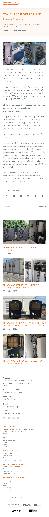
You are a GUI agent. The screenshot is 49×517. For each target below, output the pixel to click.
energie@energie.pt (11, 407)
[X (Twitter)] (13, 196)
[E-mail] (42, 196)
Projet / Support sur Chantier (12, 466)
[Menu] (45, 4)
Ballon (5, 433)
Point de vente (7, 455)
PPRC (5, 485)
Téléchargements (8, 471)
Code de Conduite (8, 487)
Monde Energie (19, 24)
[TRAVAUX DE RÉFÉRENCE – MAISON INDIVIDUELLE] (24, 232)
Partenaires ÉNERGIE (10, 473)
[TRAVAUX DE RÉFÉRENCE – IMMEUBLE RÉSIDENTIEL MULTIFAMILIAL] (24, 270)
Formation (6, 469)
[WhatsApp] (35, 196)
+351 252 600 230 (10, 399)
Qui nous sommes (9, 440)
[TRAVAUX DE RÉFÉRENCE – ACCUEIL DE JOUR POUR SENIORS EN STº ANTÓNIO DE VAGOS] (24, 308)
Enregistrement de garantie (12, 460)
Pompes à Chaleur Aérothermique (14, 431)
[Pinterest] (20, 196)
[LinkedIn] (28, 196)
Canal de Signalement (10, 481)
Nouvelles (28, 24)
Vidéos (5, 444)
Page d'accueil (8, 24)
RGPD (5, 483)
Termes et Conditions (10, 490)
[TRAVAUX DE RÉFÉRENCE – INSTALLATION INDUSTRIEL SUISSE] (24, 346)
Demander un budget (10, 453)
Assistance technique (10, 458)
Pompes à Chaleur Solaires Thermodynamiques (18, 429)
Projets (5, 447)
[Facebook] (6, 196)
